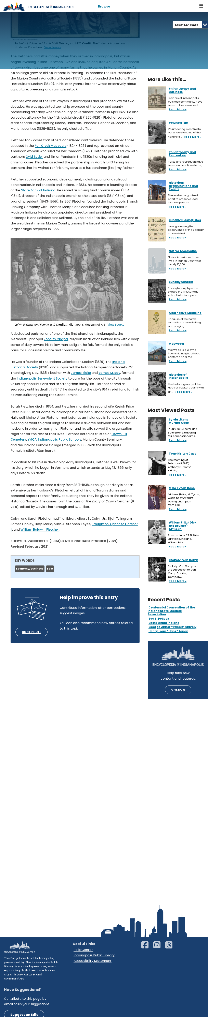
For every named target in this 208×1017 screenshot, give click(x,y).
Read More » (177, 440)
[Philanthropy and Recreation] (157, 161)
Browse (104, 6)
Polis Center (83, 949)
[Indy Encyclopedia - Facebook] (147, 946)
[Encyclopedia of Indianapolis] (38, 6)
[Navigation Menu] (201, 6)
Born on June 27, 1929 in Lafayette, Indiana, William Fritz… (183, 539)
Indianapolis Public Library (94, 955)
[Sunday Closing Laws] (157, 229)
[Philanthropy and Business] (157, 97)
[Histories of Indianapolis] (157, 383)
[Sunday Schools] (157, 291)
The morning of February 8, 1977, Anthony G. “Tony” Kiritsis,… (179, 465)
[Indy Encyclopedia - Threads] (171, 946)
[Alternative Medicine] (157, 322)
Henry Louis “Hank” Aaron (168, 631)
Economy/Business (29, 569)
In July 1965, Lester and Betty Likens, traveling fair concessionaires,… (183, 432)
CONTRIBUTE (31, 632)
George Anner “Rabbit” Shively (172, 627)
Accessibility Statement (93, 960)
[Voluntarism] (157, 132)
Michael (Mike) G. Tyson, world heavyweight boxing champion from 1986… (184, 500)
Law (50, 569)
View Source (115, 324)
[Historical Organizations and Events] (157, 192)
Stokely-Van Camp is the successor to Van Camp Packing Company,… (182, 571)
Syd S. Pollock (158, 619)
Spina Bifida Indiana (163, 623)
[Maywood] (157, 352)
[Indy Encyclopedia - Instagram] (159, 946)
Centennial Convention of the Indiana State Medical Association (171, 610)
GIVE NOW (178, 689)
